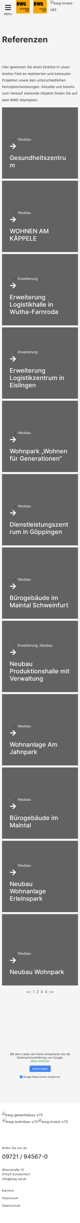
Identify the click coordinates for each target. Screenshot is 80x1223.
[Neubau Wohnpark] (13, 960)
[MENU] (8, 7)
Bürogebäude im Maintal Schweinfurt (39, 601)
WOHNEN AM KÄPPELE (29, 234)
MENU (8, 14)
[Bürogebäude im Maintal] (13, 806)
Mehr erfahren (40, 1061)
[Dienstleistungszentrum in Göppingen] (13, 513)
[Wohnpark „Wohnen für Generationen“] (13, 439)
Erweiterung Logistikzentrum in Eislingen (37, 378)
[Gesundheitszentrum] (13, 146)
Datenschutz (11, 1206)
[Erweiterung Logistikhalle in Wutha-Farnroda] (13, 285)
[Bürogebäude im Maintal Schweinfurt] (13, 586)
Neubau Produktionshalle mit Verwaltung (40, 671)
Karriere (8, 1190)
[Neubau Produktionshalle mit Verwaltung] (13, 652)
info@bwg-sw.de (14, 1179)
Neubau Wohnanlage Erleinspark (28, 891)
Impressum (10, 1198)
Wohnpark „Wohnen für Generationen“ (38, 454)
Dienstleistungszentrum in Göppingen (39, 528)
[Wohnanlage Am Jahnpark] (13, 733)
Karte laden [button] (40, 1069)
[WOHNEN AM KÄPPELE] (13, 219)
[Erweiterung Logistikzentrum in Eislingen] (13, 359)
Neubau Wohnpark (37, 971)
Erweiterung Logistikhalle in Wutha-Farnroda (34, 304)
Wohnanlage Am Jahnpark (33, 748)
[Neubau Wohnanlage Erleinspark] (13, 872)
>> (51, 992)
